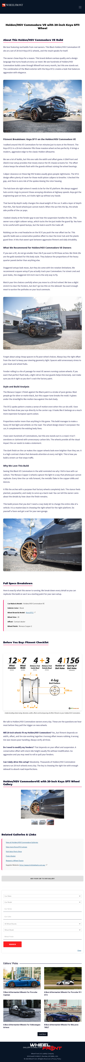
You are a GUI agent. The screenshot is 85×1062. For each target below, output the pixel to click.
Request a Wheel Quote (14, 860)
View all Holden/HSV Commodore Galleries (22, 842)
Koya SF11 (30, 612)
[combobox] (42, 896)
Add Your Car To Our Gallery (42, 879)
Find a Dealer (11, 856)
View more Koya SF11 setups (16, 847)
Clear (79, 950)
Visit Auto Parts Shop (14, 851)
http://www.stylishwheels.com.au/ (32, 865)
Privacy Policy (56, 1059)
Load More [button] (42, 1034)
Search (12, 944)
